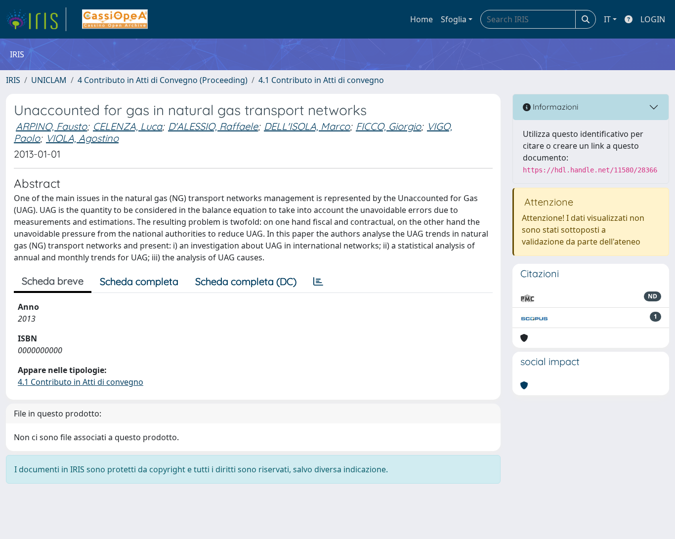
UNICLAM (49, 80)
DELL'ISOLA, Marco (307, 126)
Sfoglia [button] (453, 19)
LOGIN (652, 19)
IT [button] (607, 19)
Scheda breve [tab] (53, 281)
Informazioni (554, 107)
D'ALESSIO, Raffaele (213, 126)
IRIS (13, 80)
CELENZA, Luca (127, 126)
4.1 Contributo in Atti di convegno (321, 80)
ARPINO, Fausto (51, 126)
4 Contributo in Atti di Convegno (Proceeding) (163, 80)
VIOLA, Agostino (82, 138)
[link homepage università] (115, 19)
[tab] (318, 281)
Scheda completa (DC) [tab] (245, 281)
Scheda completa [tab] (139, 281)
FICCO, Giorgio (388, 126)
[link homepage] (36, 19)
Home (421, 19)
